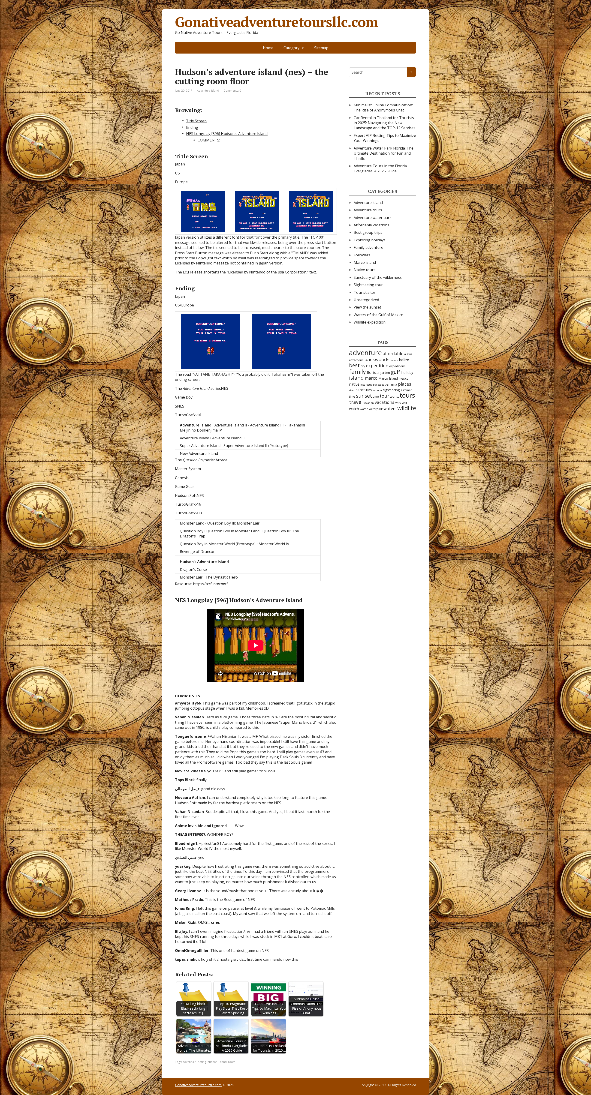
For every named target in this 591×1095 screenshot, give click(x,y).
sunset (364, 395)
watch (354, 408)
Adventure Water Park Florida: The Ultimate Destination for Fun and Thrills (383, 153)
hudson (212, 1062)
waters (389, 408)
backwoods (376, 359)
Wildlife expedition (370, 322)
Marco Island (388, 378)
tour (384, 396)
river (352, 390)
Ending (192, 127)
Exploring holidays (370, 240)
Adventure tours (368, 210)
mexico (403, 379)
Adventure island (208, 91)
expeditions (397, 366)
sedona (377, 390)
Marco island (365, 262)
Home (268, 47)
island (223, 1062)
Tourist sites (365, 292)
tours (407, 395)
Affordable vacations (371, 225)
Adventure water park (373, 217)
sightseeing (391, 390)
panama (391, 384)
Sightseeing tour (368, 284)
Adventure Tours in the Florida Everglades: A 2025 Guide (380, 168)
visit (404, 403)
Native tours (364, 269)
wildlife (406, 408)
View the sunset (367, 307)
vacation (369, 403)
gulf (395, 372)
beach (394, 360)
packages (378, 384)
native (354, 384)
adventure (189, 1062)
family (357, 371)
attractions (356, 360)
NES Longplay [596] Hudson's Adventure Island (227, 133)
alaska (408, 354)
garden (385, 372)
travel (356, 402)
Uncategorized (366, 299)
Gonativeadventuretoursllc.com (276, 22)
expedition (377, 366)
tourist (394, 397)
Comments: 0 (232, 91)
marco (371, 378)
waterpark (376, 409)
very (398, 403)
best (354, 365)
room (231, 1062)
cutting (201, 1062)
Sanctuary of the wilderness (378, 277)
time (376, 397)
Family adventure (368, 247)
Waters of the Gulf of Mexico (378, 314)
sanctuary (364, 389)
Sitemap (321, 47)
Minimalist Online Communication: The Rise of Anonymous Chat (383, 107)
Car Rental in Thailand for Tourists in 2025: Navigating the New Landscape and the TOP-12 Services (384, 123)
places (404, 384)
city (363, 366)
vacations (384, 402)
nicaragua (366, 384)
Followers (362, 255)
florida (373, 372)
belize (404, 359)
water (364, 409)
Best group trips (368, 232)
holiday (407, 372)
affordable (393, 353)
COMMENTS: (209, 140)
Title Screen (196, 120)
